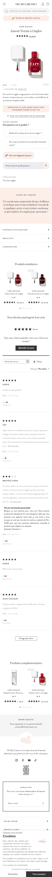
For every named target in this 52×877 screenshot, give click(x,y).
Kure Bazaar (26, 27)
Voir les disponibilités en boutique (27, 116)
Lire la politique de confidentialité (15, 865)
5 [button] (31, 308)
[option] (26, 108)
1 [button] (20, 308)
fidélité (22, 89)
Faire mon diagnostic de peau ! (20, 155)
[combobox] (40, 369)
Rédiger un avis (26, 348)
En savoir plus (13, 446)
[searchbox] (14, 361)
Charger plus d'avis (26, 638)
